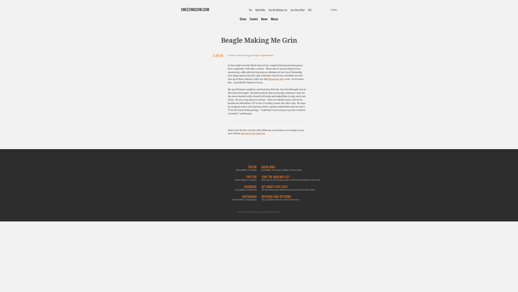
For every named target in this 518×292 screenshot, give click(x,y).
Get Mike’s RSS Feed (274, 187)
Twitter (251, 177)
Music (274, 18)
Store (243, 18)
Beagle (256, 55)
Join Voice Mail (298, 10)
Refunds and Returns (276, 196)
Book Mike (260, 10)
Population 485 (266, 55)
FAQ (309, 10)
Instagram (249, 196)
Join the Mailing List (277, 10)
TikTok (252, 167)
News (264, 18)
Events (254, 18)
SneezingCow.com (195, 9)
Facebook (250, 187)
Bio (250, 10)
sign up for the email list (253, 133)
